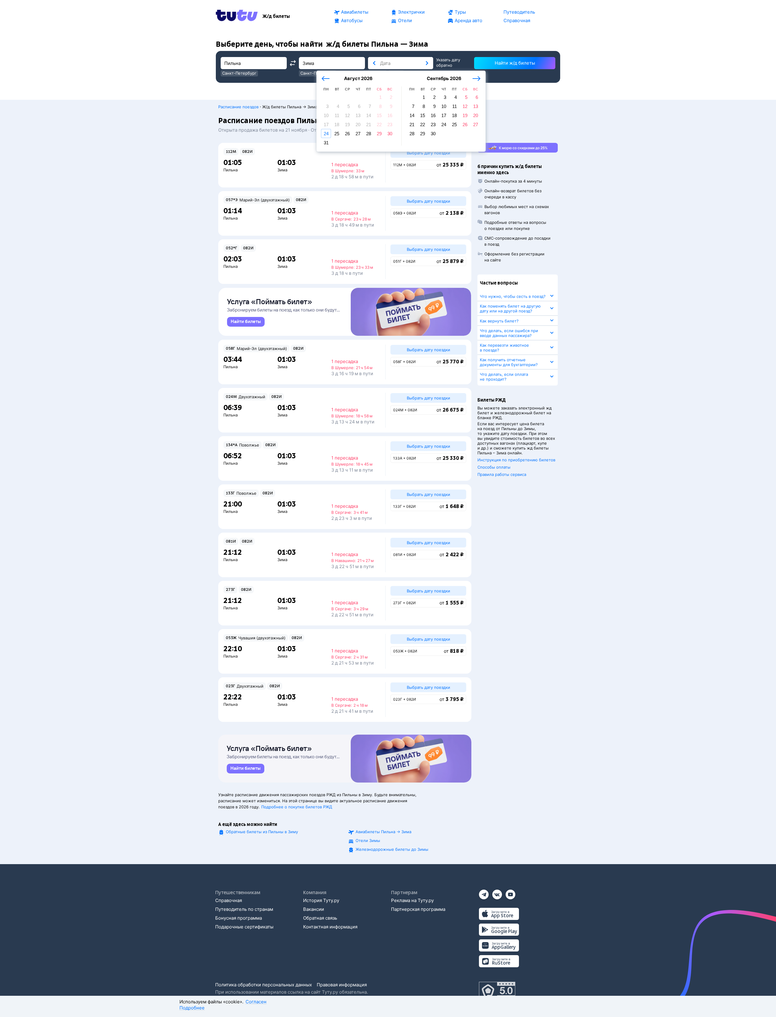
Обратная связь (320, 918)
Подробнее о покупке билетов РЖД (296, 806)
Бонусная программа (238, 918)
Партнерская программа (418, 909)
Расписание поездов (238, 106)
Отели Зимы (368, 840)
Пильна (230, 169)
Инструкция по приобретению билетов (516, 459)
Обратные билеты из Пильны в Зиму (262, 831)
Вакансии (313, 909)
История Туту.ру (321, 900)
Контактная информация (330, 927)
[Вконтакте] (497, 892)
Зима (282, 169)
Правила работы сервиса (501, 474)
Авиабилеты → (383, 831)
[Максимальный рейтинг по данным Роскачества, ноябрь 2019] (497, 991)
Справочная (228, 900)
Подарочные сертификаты (244, 927)
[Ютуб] (510, 892)
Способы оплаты (493, 467)
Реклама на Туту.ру (412, 900)
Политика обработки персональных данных (263, 985)
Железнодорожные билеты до (392, 849)
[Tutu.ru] (237, 16)
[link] (246, 322)
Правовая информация (342, 985)
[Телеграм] (484, 892)
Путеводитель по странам (244, 909)
